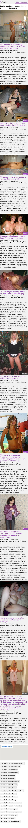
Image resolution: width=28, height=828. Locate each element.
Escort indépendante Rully (7, 818)
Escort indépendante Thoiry (8, 800)
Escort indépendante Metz (7, 775)
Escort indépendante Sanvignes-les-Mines (12, 763)
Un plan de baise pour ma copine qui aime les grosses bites (13, 377)
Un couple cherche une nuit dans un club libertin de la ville (13, 178)
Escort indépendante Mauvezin (9, 769)
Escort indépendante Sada (7, 778)
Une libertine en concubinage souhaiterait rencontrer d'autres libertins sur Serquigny (12, 46)
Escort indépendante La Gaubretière (10, 766)
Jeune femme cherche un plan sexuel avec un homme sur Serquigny (12, 620)
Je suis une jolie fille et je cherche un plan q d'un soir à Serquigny (13, 293)
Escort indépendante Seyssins (8, 797)
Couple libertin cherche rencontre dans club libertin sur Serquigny (13, 124)
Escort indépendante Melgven (8, 784)
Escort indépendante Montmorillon (10, 781)
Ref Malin (3, 2)
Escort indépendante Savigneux (9, 772)
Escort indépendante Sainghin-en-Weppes (12, 791)
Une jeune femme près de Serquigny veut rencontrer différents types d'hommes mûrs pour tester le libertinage (13, 458)
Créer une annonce (21, 2)
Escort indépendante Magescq (8, 809)
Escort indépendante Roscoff (8, 788)
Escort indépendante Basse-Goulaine (10, 806)
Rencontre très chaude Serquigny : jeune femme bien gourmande (13, 237)
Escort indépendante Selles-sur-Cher (10, 812)
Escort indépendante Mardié (8, 794)
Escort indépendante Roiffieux (8, 815)
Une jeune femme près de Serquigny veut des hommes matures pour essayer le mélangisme (11, 534)
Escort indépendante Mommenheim (10, 821)
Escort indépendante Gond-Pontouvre (11, 803)
